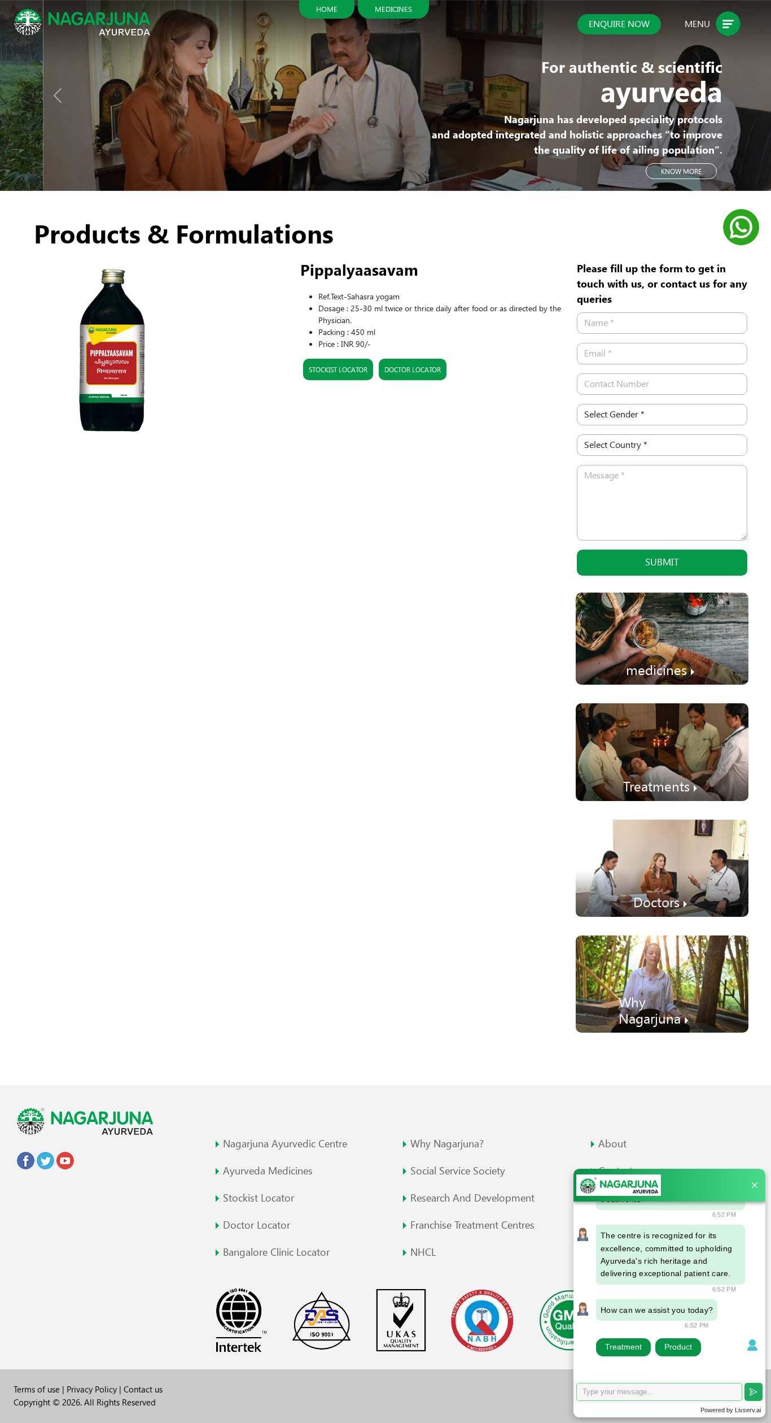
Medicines (393, 9)
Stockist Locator (338, 369)
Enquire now (619, 24)
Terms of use (38, 1389)
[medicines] (662, 637)
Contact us (143, 1389)
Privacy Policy (93, 1389)
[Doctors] (662, 867)
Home (327, 9)
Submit (662, 562)
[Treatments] (662, 751)
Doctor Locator (412, 369)
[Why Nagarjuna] (662, 983)
